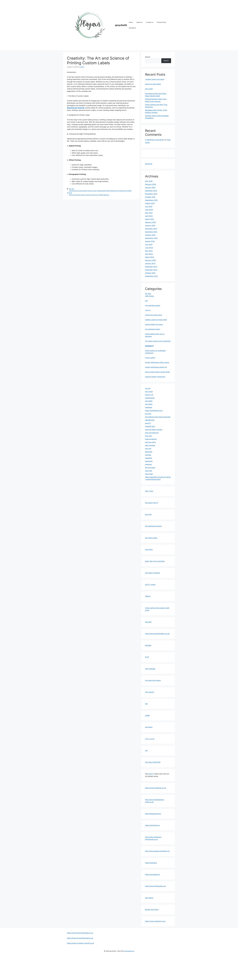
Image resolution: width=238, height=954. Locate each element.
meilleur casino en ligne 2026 (156, 320)
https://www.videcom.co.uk (155, 921)
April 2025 (149, 216)
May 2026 (149, 181)
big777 (151, 774)
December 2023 (151, 267)
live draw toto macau (153, 680)
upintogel (148, 407)
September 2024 (151, 238)
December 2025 (151, 191)
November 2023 (151, 270)
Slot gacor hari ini (151, 503)
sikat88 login (149, 420)
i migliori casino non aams (154, 79)
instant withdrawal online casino (157, 362)
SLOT (147, 657)
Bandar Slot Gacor (152, 909)
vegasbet (148, 458)
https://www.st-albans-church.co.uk (80, 943)
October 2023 (150, 273)
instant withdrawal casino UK (156, 367)
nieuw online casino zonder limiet (157, 372)
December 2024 (151, 229)
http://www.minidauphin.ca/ (155, 886)
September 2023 (151, 276)
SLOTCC (148, 414)
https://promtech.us (152, 825)
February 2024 (150, 260)
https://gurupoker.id (152, 874)
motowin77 (149, 346)
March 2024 (149, 257)
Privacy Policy (161, 22)
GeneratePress (129, 951)
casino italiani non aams (154, 324)
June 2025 (149, 210)
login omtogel (150, 445)
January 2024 (150, 263)
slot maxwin (149, 692)
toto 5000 (148, 401)
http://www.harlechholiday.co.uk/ (157, 634)
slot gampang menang (153, 526)
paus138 (148, 514)
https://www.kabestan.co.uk (155, 788)
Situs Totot (149, 491)
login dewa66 (150, 669)
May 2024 (149, 251)
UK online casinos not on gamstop (158, 341)
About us (139, 22)
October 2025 (150, 197)
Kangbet (148, 645)
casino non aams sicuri (153, 315)
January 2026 (150, 187)
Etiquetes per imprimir (76, 108)
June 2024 (149, 248)
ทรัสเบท (147, 596)
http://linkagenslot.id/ (153, 814)
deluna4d (148, 164)
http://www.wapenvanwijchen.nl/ (157, 851)
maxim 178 (149, 395)
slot (146, 301)
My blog (71, 189)
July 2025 (148, 206)
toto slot (148, 448)
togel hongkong (151, 439)
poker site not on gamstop (155, 561)
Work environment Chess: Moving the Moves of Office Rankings (89, 195)
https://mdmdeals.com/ (154, 411)
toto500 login (150, 426)
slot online (149, 549)
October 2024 (150, 235)
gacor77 (148, 423)
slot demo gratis (151, 538)
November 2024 (151, 232)
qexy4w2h (121, 25)
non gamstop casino (152, 305)
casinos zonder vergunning (155, 377)
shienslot (148, 464)
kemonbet (149, 461)
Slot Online (149, 898)
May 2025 (148, 213)
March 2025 (149, 219)
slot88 (147, 715)
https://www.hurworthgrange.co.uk (80, 933)
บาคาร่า (148, 310)
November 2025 (151, 194)
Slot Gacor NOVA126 (152, 762)
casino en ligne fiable (153, 84)
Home (131, 22)
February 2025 (150, 222)
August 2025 (150, 203)
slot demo (148, 727)
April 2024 (149, 254)
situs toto (148, 436)
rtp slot (147, 388)
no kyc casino (150, 358)
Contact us (149, 22)
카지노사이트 (150, 739)
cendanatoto (150, 398)
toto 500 (148, 622)
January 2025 (150, 225)
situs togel (149, 89)
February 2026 (150, 184)
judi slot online (150, 442)
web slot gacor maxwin (153, 429)
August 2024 (150, 241)
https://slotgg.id (151, 863)
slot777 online (150, 585)
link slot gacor (150, 467)
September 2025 (151, 200)
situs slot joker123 (152, 433)
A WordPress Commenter (154, 140)
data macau (149, 296)
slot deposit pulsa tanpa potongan (158, 417)
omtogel (148, 455)
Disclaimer (132, 28)
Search (147, 57)
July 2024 (148, 244)
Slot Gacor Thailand (152, 573)
